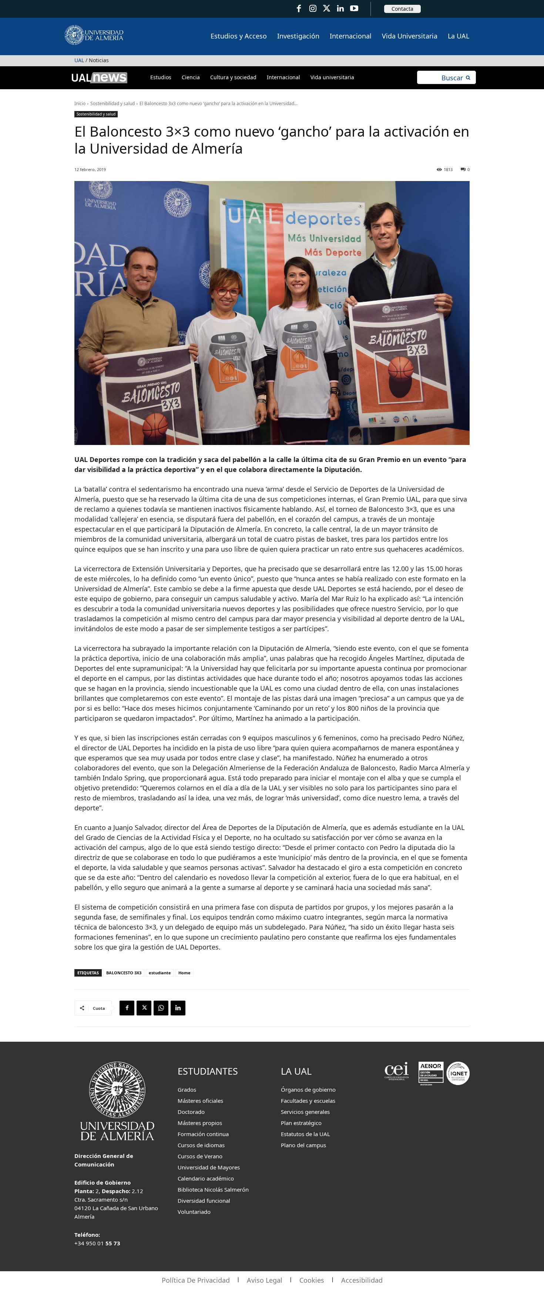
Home (184, 972)
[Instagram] (312, 9)
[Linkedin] (178, 1008)
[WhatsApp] (161, 1008)
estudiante (160, 972)
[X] (144, 1008)
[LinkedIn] (340, 9)
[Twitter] (326, 9)
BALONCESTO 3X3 (123, 972)
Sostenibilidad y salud (112, 103)
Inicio (79, 103)
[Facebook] (299, 9)
